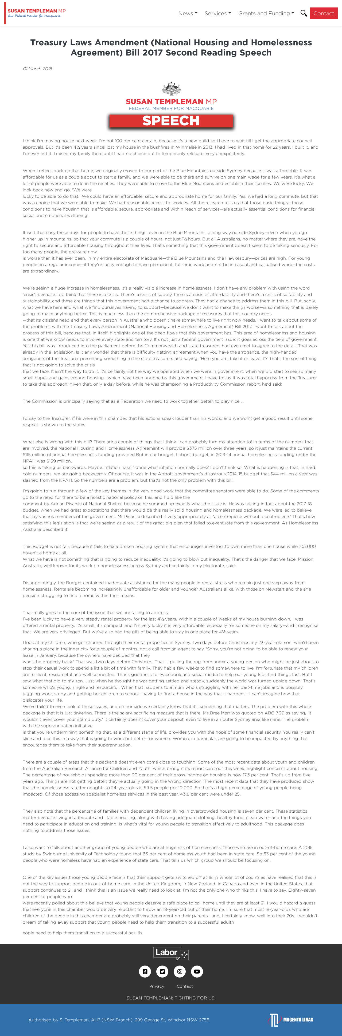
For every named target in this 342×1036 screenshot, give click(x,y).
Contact (323, 13)
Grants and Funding (264, 13)
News (185, 13)
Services (216, 13)
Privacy (156, 986)
